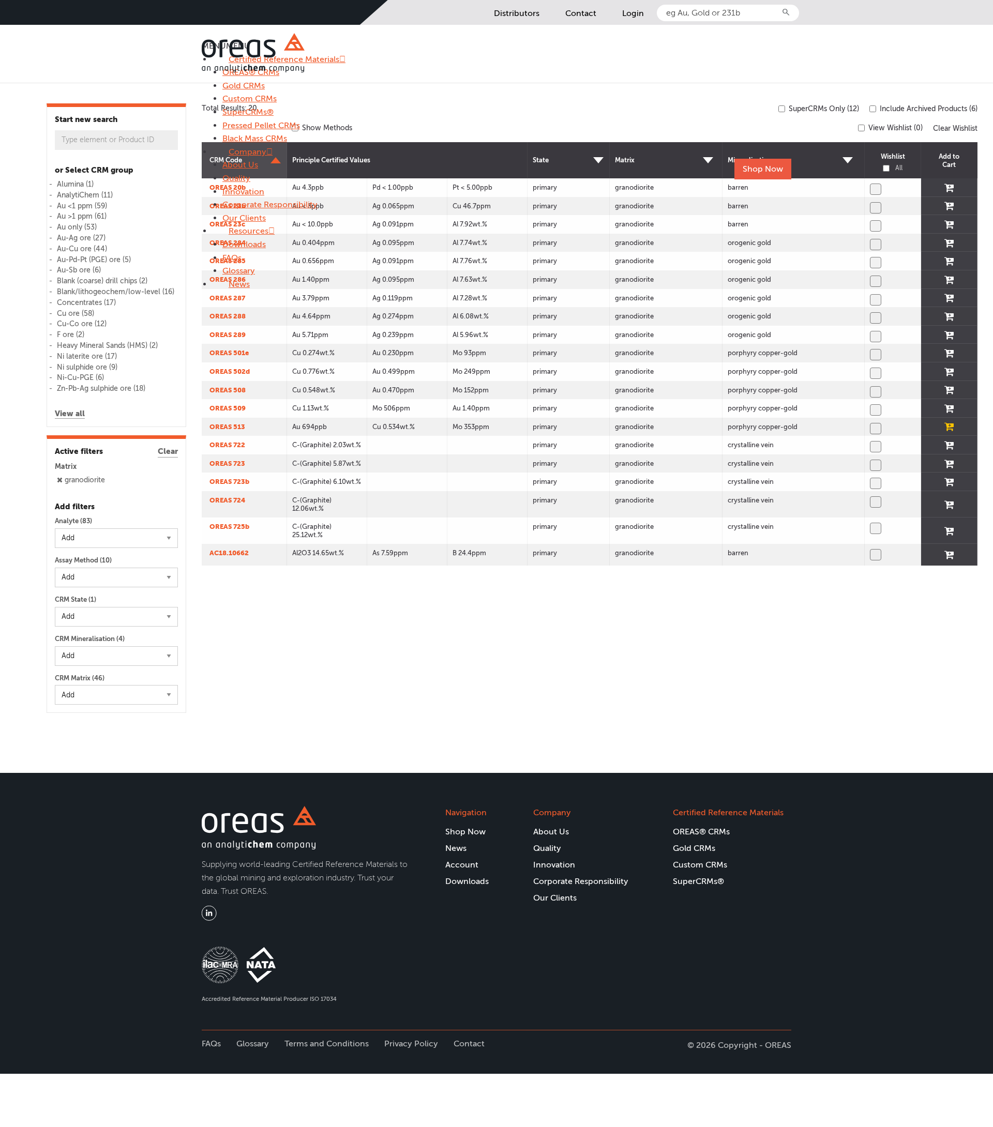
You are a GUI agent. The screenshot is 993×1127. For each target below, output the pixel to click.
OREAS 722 (227, 445)
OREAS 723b (229, 481)
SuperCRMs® (248, 112)
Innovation (243, 191)
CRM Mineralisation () (90, 639)
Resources (248, 231)
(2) (102, 281)
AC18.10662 (229, 553)
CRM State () (75, 599)
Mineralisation (750, 160)
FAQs (232, 258)
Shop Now (763, 169)
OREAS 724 (227, 500)
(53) (77, 227)
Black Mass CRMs (254, 138)
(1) (75, 184)
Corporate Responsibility (270, 204)
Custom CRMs (249, 98)
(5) (94, 259)
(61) (82, 216)
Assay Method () (83, 560)
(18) (101, 388)
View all (70, 413)
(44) (82, 249)
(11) (85, 195)
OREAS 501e (229, 353)
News (239, 284)
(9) (87, 367)
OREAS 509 (227, 408)
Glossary (238, 271)
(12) (82, 323)
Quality (236, 178)
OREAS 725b (229, 526)
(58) (75, 313)
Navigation (466, 812)
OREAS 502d (229, 371)
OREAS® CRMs (701, 831)
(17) (86, 302)
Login (633, 13)
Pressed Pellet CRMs (261, 125)
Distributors (516, 13)
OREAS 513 (227, 427)
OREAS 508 (227, 390)
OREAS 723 (227, 463)
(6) (79, 270)
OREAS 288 (227, 316)
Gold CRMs (243, 85)
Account (461, 865)
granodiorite (85, 480)
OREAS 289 (227, 335)
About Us (240, 165)
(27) (81, 238)
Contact (580, 13)
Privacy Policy (411, 1043)
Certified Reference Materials (728, 812)
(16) (115, 291)
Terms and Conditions (326, 1043)
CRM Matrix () (79, 678)
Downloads (244, 244)
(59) (82, 206)
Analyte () (73, 521)
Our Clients (244, 218)
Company (247, 152)
